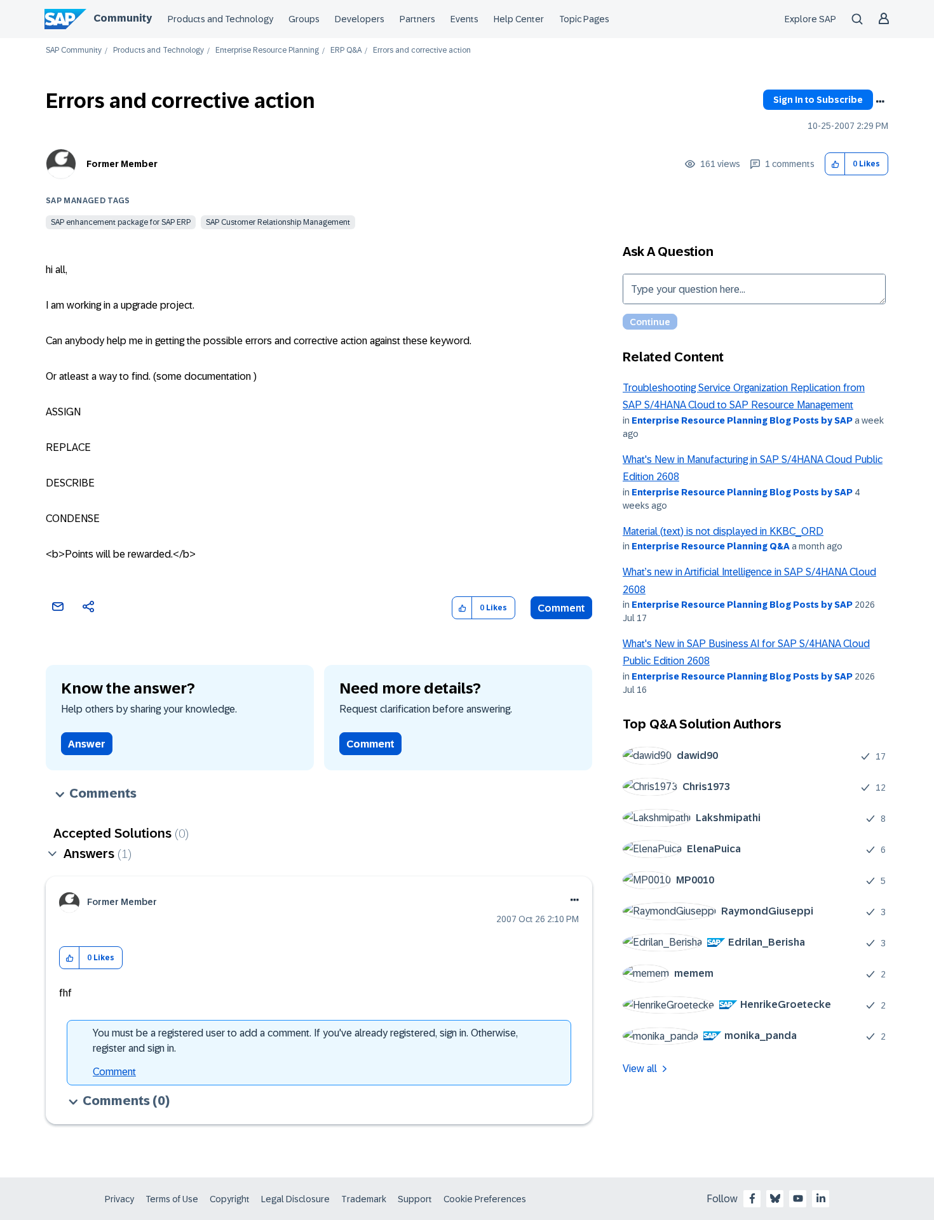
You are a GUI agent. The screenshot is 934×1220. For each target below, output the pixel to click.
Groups (304, 19)
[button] (835, 164)
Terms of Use (172, 1199)
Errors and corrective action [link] (422, 50)
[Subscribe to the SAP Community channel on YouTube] (798, 1198)
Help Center (519, 19)
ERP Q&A (346, 50)
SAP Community (74, 50)
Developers (359, 19)
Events (464, 19)
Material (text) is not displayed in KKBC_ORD (723, 531)
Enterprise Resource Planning (267, 50)
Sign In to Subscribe (818, 100)
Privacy (119, 1199)
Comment (561, 608)
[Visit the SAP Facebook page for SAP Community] (752, 1198)
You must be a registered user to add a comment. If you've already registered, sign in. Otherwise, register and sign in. (305, 1041)
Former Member (122, 164)
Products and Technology (220, 19)
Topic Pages (584, 19)
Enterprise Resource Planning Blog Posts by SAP (742, 420)
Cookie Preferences (484, 1199)
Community (122, 18)
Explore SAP (810, 19)
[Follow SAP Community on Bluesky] (775, 1198)
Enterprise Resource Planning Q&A (711, 546)
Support (415, 1199)
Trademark (363, 1199)
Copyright (230, 1199)
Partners (417, 19)
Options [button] (880, 102)
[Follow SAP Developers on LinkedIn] (821, 1198)
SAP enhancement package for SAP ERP (121, 222)
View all (640, 1068)
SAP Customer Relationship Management (278, 222)
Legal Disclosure (295, 1199)
